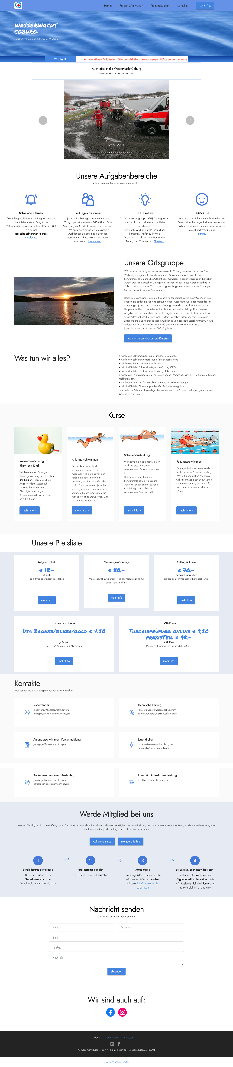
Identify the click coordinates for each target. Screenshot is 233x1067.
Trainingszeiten (160, 5)
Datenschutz (111, 1037)
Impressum (128, 1037)
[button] (43, 120)
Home (108, 5)
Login (203, 5)
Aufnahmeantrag (102, 841)
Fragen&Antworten (131, 5)
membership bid (130, 841)
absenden (116, 971)
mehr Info (46, 600)
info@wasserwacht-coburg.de (148, 885)
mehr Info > (29, 510)
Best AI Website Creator (116, 1062)
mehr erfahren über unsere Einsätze (147, 338)
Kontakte (182, 5)
